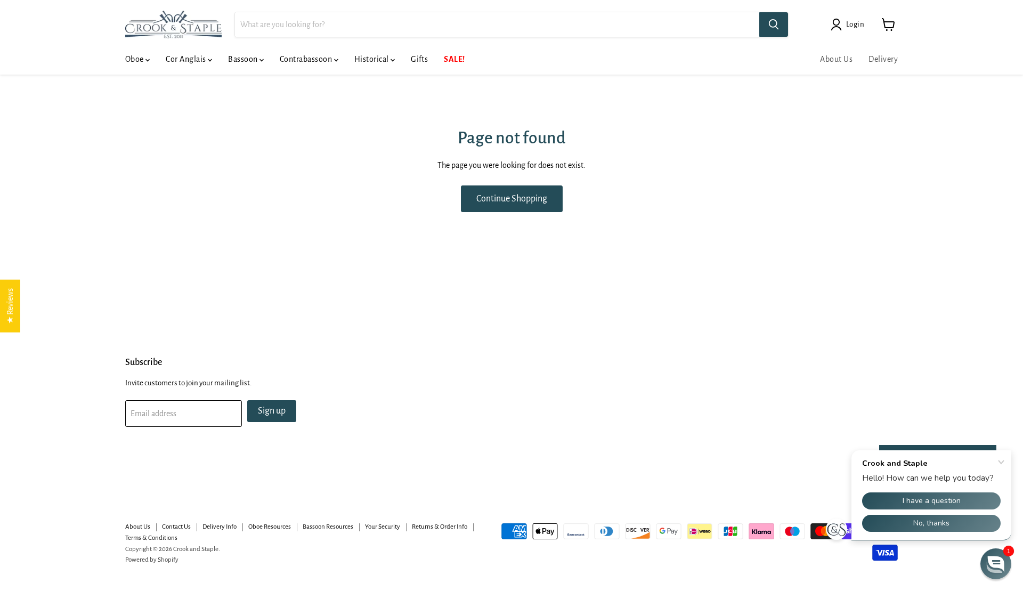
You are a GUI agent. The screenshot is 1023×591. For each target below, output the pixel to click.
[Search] (773, 24)
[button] (995, 563)
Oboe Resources (269, 526)
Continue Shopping (511, 199)
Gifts (419, 59)
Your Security (382, 526)
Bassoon (243, 59)
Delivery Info (219, 526)
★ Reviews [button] (10, 305)
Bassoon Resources (328, 526)
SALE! (454, 59)
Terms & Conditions (151, 538)
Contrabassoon (307, 59)
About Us (836, 59)
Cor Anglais (187, 59)
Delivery (883, 59)
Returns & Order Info (439, 526)
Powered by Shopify (151, 559)
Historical (372, 59)
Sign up (272, 411)
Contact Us (176, 526)
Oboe (135, 59)
